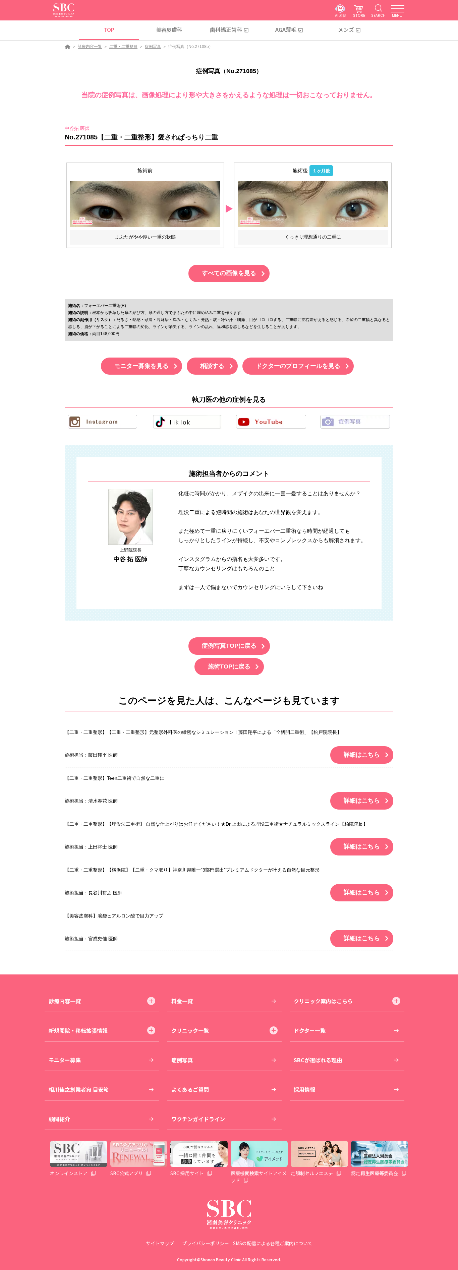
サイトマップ (160, 1243)
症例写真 (153, 46)
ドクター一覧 (310, 1030)
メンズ (346, 29)
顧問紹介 (59, 1119)
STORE (359, 15)
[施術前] (145, 203)
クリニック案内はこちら (323, 1001)
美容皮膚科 (169, 29)
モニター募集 (65, 1060)
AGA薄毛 (285, 29)
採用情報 (304, 1089)
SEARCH (378, 15)
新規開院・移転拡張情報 (78, 1030)
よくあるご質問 (190, 1089)
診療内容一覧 (90, 46)
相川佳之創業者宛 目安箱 (79, 1089)
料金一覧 (182, 1001)
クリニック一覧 (190, 1030)
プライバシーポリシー (205, 1243)
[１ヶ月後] (313, 203)
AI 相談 (340, 15)
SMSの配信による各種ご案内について (272, 1243)
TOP (109, 29)
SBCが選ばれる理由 (318, 1060)
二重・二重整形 (123, 46)
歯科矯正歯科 (226, 29)
